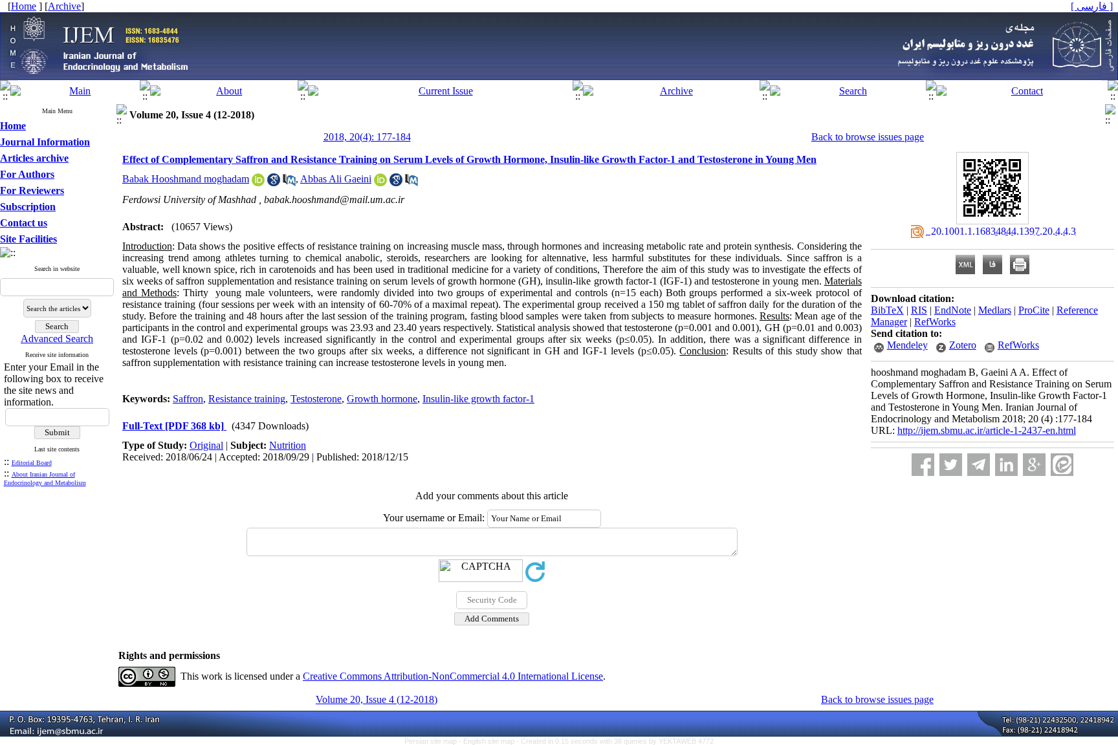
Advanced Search (57, 338)
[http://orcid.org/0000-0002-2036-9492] (258, 182)
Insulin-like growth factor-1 (478, 398)
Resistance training (246, 398)
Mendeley (907, 345)
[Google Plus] (1034, 464)
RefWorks (935, 321)
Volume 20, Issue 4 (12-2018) (376, 699)
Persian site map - (433, 741)
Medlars (994, 310)
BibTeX (887, 310)
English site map (489, 741)
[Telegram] (978, 464)
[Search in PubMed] (289, 182)
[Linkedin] (1006, 464)
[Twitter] (950, 464)
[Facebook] (923, 464)
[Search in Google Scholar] (273, 182)
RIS (919, 310)
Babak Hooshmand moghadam (185, 178)
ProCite (1033, 310)
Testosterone (316, 398)
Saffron (188, 398)
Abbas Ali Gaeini (335, 178)
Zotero (962, 345)
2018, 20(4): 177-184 (367, 136)
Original (206, 445)
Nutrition (287, 445)
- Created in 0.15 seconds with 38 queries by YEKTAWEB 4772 (615, 741)
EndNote (952, 310)
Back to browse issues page (867, 136)
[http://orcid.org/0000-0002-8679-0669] (380, 182)
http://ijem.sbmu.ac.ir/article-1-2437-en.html (986, 430)
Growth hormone (382, 398)
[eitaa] (1062, 464)
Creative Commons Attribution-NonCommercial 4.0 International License (453, 676)
